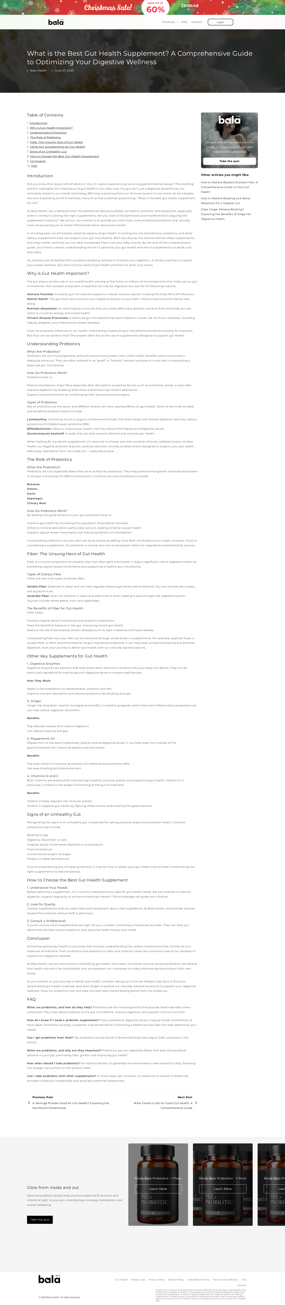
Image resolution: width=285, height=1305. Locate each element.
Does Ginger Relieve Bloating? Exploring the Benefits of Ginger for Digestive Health (226, 214)
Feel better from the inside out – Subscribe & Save (78, 451)
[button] (170, 22)
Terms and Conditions (225, 1279)
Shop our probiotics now (58, 990)
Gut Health (121, 1279)
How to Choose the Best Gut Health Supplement (64, 156)
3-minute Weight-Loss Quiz (149, 981)
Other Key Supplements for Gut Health (57, 146)
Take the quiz (230, 161)
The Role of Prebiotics (45, 137)
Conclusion (38, 161)
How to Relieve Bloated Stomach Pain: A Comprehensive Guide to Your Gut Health (229, 187)
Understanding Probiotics (48, 132)
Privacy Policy (156, 1279)
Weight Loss (138, 1279)
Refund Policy (176, 1279)
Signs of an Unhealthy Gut (48, 151)
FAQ (34, 165)
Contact (241, 1285)
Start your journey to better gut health (69, 647)
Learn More (158, 1189)
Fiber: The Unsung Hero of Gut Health (56, 142)
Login (220, 22)
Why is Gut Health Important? (51, 127)
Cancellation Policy (198, 1279)
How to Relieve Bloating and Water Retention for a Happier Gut (226, 201)
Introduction (39, 123)
